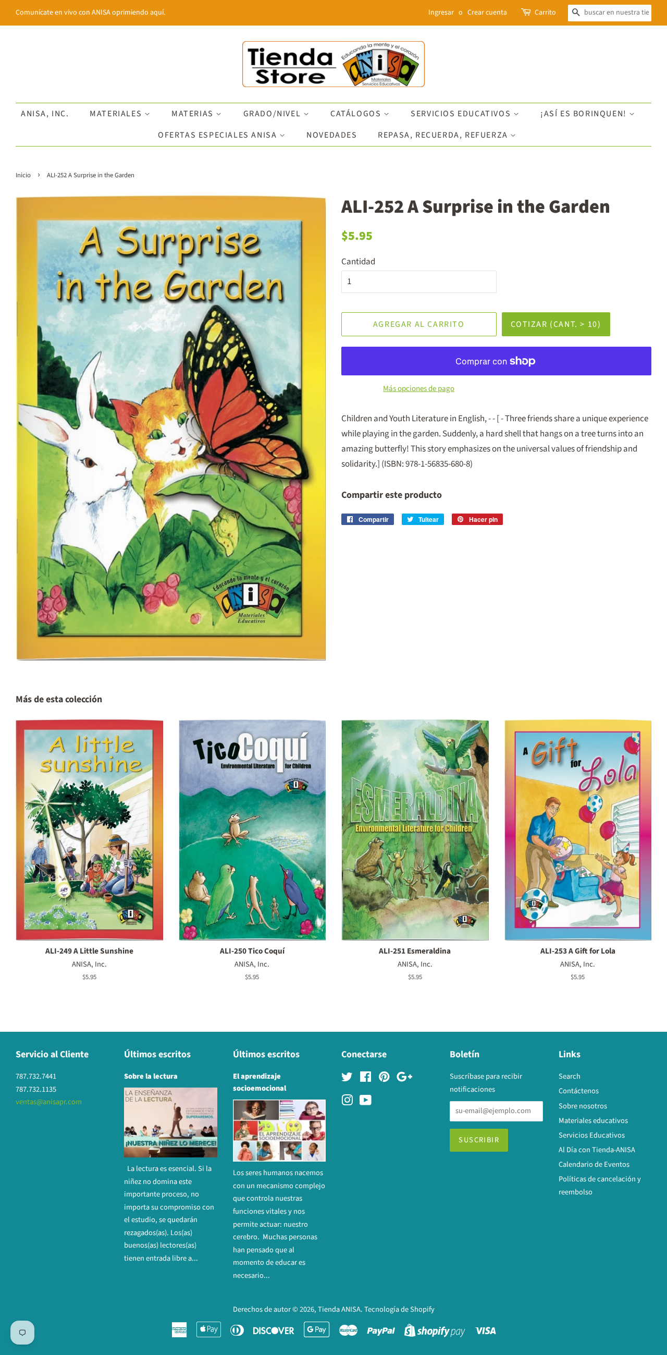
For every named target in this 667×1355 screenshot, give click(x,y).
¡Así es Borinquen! (584, 113)
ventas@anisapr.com (49, 1101)
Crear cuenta (487, 12)
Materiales (117, 113)
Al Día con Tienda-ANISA (597, 1149)
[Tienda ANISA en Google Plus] (404, 1078)
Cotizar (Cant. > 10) (556, 324)
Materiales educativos (593, 1120)
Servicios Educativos (462, 113)
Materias (193, 113)
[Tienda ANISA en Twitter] (347, 1078)
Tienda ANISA (339, 1309)
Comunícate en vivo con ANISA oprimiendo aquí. (90, 12)
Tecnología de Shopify (399, 1309)
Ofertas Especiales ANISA (218, 135)
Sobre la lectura (151, 1076)
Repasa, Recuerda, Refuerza (444, 135)
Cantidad (358, 261)
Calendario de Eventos (594, 1164)
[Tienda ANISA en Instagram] (347, 1102)
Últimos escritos (157, 1054)
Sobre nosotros (583, 1106)
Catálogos (357, 113)
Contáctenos (579, 1090)
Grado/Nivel (273, 113)
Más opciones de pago (418, 388)
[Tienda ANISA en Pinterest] (384, 1078)
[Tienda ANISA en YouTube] (366, 1102)
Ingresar (441, 12)
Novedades (331, 135)
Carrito (545, 12)
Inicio (23, 175)
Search (569, 1076)
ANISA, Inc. (45, 113)
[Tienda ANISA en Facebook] (366, 1078)
